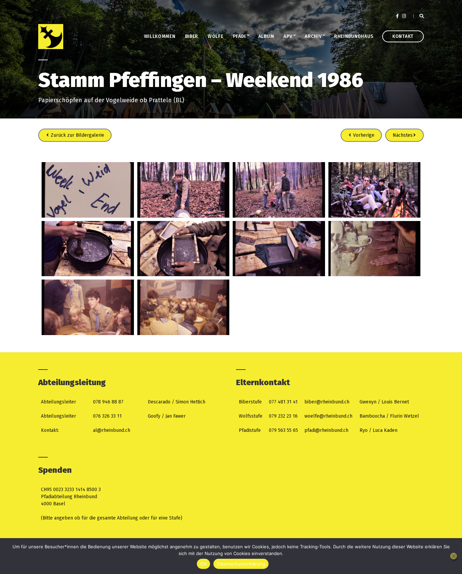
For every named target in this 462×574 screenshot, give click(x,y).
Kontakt (403, 36)
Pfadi (239, 36)
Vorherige (363, 135)
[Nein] (453, 556)
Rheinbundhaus (353, 36)
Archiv (313, 36)
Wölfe (216, 36)
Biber (192, 36)
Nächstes (403, 135)
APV (287, 36)
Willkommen (160, 36)
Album (266, 36)
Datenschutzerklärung (241, 564)
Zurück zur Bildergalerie (76, 135)
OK (203, 564)
